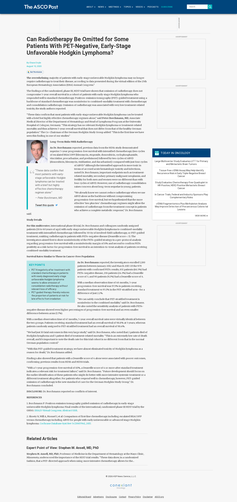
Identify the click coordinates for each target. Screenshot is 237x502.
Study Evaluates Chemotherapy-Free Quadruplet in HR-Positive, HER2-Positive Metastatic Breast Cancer (181, 185)
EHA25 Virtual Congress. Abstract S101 (56, 410)
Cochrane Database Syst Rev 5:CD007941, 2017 (65, 423)
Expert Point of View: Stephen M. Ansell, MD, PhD (63, 448)
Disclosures (111, 497)
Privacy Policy (134, 497)
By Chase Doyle (34, 62)
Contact (122, 497)
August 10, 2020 (34, 66)
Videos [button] (139, 7)
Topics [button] (127, 7)
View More (200, 215)
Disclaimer (148, 497)
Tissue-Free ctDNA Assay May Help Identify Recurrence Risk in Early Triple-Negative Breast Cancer (181, 173)
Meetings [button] (114, 7)
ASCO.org (159, 497)
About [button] (90, 7)
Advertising (98, 497)
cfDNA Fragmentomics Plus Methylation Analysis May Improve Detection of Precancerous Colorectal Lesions (181, 206)
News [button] (101, 7)
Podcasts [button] (153, 7)
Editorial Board (84, 497)
